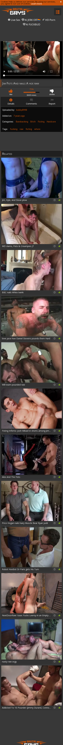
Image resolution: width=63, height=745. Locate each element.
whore (37, 129)
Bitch (33, 121)
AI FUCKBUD (32, 24)
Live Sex (15, 20)
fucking (13, 129)
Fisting (41, 121)
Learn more (36, 3)
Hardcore (51, 121)
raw (21, 129)
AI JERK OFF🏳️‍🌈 (32, 20)
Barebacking (22, 121)
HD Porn (50, 20)
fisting (29, 129)
